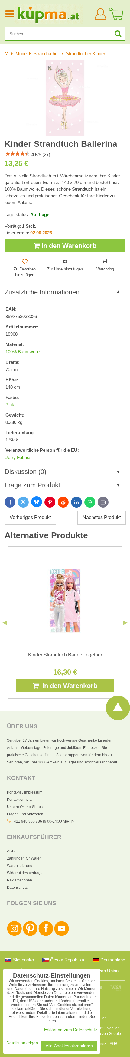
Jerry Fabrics (18, 457)
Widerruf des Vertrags (24, 873)
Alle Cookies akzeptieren (69, 1046)
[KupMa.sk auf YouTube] (61, 935)
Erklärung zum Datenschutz (70, 1030)
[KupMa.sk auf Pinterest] (30, 935)
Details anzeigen (22, 1043)
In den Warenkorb (68, 246)
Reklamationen (19, 880)
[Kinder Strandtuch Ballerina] (65, 98)
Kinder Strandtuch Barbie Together (65, 654)
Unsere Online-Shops (25, 807)
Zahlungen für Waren (24, 858)
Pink (9, 404)
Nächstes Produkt (102, 517)
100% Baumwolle (22, 351)
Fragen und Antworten (25, 814)
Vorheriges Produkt (30, 517)
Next (125, 623)
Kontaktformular (20, 799)
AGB (11, 851)
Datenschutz (17, 887)
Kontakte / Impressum (24, 792)
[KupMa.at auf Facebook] (45, 935)
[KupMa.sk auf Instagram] (14, 935)
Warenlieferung (19, 866)
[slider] (17, 153)
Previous (5, 623)
